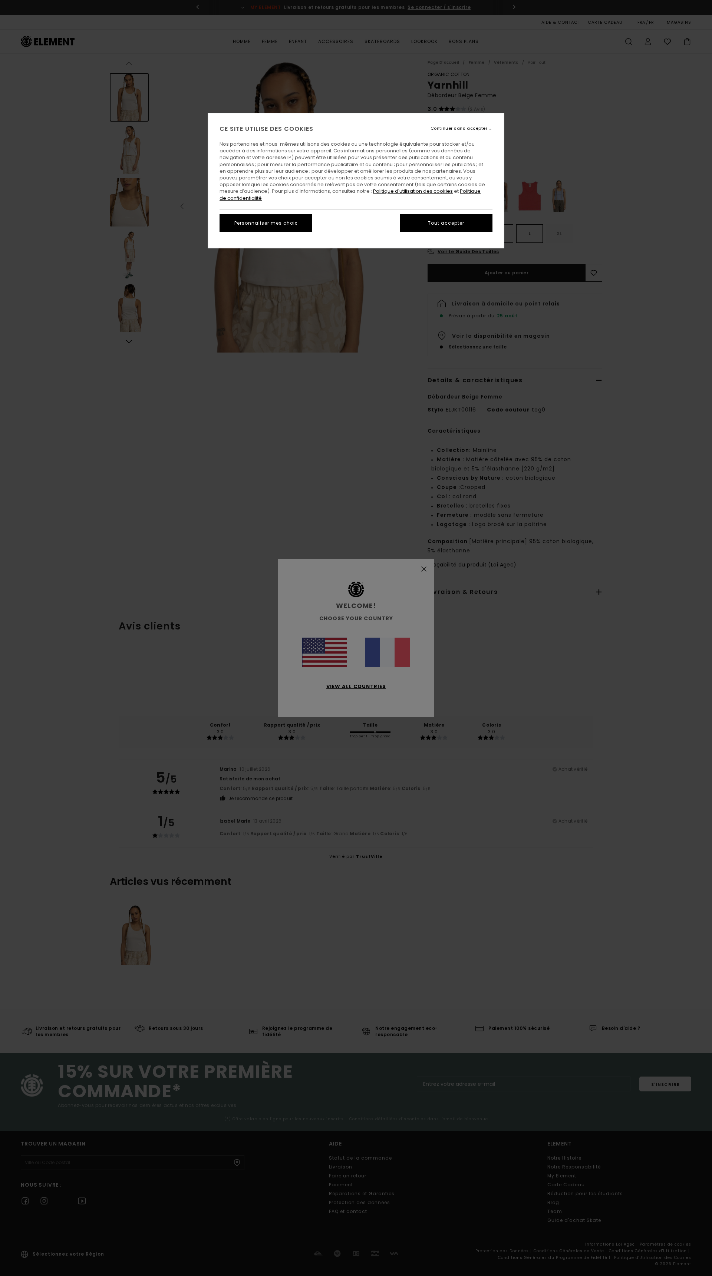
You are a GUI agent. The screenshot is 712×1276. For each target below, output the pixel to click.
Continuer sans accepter (459, 128)
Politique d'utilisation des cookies (413, 191)
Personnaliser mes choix (265, 223)
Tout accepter (446, 223)
